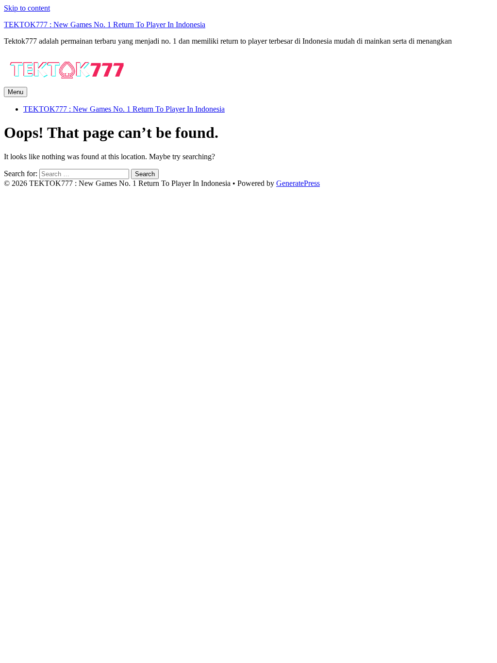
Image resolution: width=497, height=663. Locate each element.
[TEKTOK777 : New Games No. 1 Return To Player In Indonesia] (67, 82)
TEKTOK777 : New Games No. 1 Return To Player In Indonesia (104, 24)
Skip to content (27, 8)
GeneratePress (298, 183)
